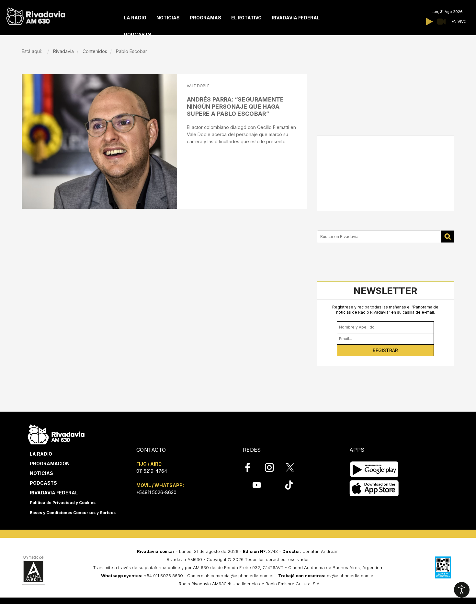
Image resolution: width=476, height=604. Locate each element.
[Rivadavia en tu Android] (374, 469)
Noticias (41, 473)
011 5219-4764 (151, 471)
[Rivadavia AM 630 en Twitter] (294, 467)
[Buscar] (447, 237)
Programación (50, 463)
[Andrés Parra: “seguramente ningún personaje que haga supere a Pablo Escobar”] (99, 141)
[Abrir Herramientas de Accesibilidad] (462, 590)
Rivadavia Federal (54, 492)
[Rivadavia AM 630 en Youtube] (256, 485)
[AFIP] (443, 567)
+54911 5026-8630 (156, 492)
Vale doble (198, 86)
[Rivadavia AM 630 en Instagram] (273, 467)
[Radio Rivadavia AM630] (35, 14)
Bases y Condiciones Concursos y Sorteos (73, 512)
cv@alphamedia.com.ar (351, 575)
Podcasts (43, 483)
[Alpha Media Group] (33, 569)
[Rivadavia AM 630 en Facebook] (251, 467)
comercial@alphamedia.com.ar (242, 575)
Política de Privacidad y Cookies (63, 502)
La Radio (41, 454)
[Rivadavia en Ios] (374, 488)
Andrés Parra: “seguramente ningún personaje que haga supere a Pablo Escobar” (235, 106)
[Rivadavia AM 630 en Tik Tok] (289, 485)
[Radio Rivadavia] (56, 433)
